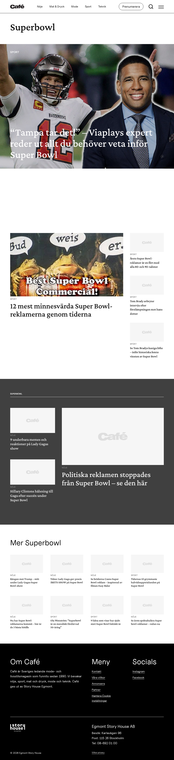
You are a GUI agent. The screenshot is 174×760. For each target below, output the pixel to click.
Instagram (139, 671)
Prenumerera (131, 6)
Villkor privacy (98, 752)
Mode (74, 6)
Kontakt (96, 671)
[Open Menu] (161, 7)
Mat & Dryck (56, 6)
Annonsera (98, 683)
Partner (96, 689)
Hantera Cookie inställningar (101, 698)
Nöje (40, 6)
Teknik (102, 6)
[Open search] (151, 6)
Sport (88, 6)
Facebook (138, 677)
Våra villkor (98, 677)
